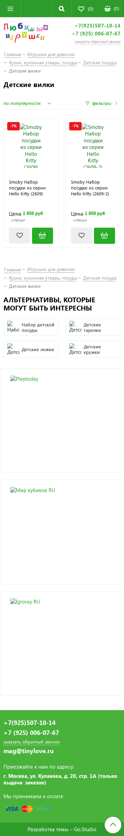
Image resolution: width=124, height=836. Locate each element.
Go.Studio (85, 829)
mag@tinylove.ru (28, 751)
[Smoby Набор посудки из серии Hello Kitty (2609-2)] (93, 146)
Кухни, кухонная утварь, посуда (43, 62)
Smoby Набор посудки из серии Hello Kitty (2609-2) (90, 187)
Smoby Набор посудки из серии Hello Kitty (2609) (27, 187)
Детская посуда (99, 62)
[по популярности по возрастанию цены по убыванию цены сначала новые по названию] (28, 103)
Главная (12, 54)
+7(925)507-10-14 (97, 25)
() (116, 8)
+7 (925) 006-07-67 (96, 33)
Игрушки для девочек (51, 54)
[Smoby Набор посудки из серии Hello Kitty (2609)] (31, 146)
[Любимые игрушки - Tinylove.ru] (25, 33)
